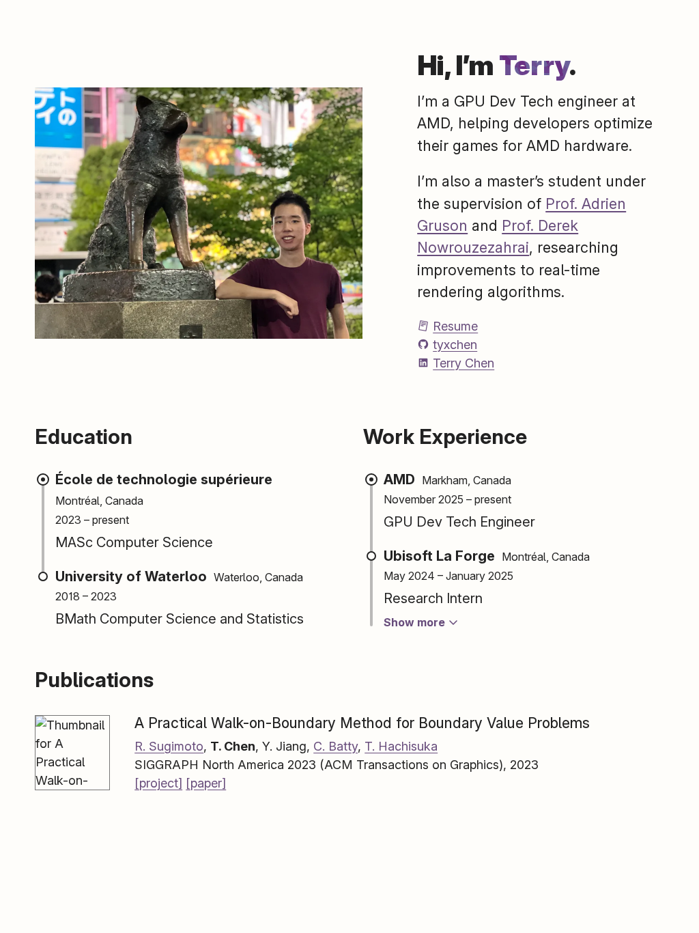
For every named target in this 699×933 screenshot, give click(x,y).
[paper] (206, 783)
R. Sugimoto (168, 746)
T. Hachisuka (401, 746)
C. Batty (335, 746)
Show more (416, 622)
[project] (158, 783)
